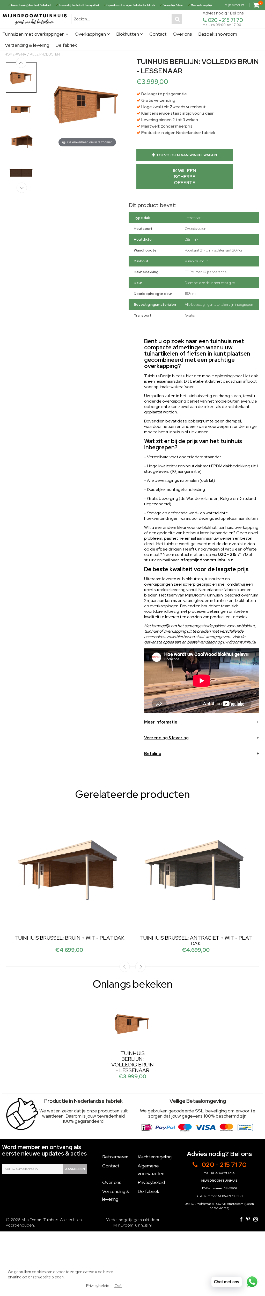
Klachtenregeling (155, 1157)
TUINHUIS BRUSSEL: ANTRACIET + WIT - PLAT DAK (195, 940)
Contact (158, 34)
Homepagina (15, 54)
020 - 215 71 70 (225, 20)
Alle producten (45, 54)
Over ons (182, 34)
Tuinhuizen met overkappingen (33, 34)
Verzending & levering (27, 45)
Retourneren (115, 1157)
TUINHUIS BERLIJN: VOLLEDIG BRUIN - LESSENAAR (132, 1062)
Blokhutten (128, 34)
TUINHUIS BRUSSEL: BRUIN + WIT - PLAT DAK (69, 937)
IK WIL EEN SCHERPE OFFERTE (184, 176)
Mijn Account (234, 5)
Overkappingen (91, 34)
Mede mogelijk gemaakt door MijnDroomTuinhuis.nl (132, 1222)
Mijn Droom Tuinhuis (39, 1219)
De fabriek (66, 45)
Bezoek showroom (217, 34)
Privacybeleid (151, 1182)
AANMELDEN (75, 1169)
